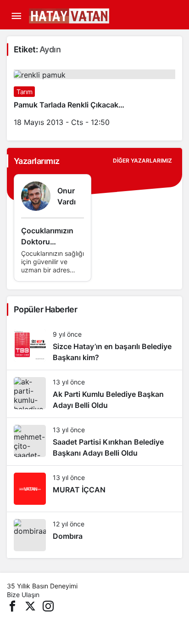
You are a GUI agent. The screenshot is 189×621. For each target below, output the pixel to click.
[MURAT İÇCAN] (94, 489)
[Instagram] (48, 605)
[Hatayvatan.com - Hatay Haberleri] (92, 15)
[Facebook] (12, 605)
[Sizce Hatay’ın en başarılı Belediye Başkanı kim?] (94, 346)
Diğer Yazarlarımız (142, 160)
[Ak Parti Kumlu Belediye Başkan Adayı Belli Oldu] (94, 394)
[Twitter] (30, 605)
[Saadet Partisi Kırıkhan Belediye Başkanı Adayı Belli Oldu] (94, 441)
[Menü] (16, 16)
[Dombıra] (94, 535)
